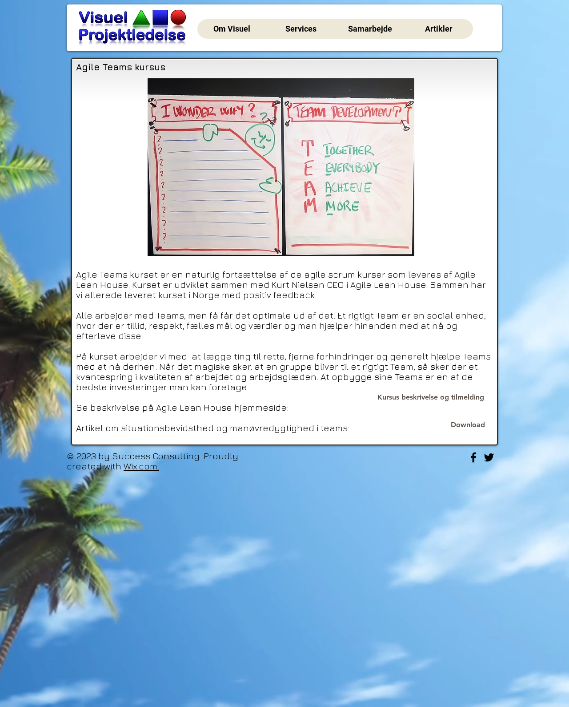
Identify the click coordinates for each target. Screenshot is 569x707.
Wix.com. (141, 466)
